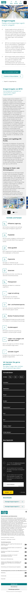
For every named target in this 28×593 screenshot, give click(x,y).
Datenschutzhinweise (20, 463)
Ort (4, 419)
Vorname (5, 382)
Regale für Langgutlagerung (10, 81)
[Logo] (4, 2)
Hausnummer (7, 407)
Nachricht (6, 443)
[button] (15, 212)
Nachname (6, 388)
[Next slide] (9, 212)
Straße (5, 401)
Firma (5, 394)
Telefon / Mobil (7, 426)
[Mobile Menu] (25, 2)
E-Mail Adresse (7, 432)
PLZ (4, 413)
